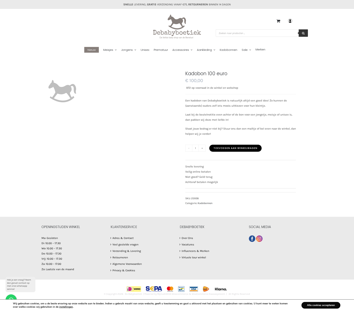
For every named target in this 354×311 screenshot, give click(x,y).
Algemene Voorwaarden (127, 264)
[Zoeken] (303, 33)
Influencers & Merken (195, 251)
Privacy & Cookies (123, 270)
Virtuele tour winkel (194, 257)
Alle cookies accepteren (321, 305)
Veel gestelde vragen (125, 244)
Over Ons (187, 238)
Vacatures (188, 244)
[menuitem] (93, 50)
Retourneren (120, 257)
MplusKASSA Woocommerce (172, 294)
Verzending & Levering (126, 251)
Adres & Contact (123, 238)
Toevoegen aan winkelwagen (235, 148)
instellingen (66, 307)
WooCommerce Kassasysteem (208, 294)
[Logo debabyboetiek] (110, 91)
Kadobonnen (205, 203)
